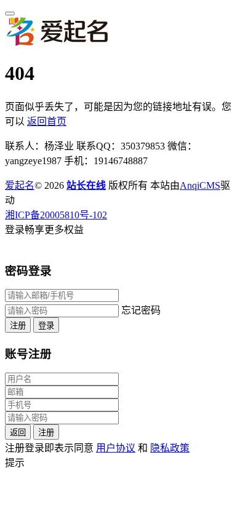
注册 (18, 325)
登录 (46, 325)
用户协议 (115, 448)
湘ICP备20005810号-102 (56, 215)
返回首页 (46, 121)
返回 (18, 432)
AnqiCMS (200, 185)
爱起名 (19, 185)
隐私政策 (170, 448)
